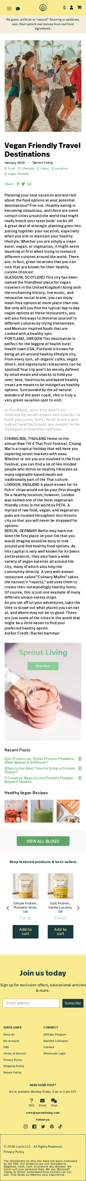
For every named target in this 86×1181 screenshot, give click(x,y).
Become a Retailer (56, 1041)
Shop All (9, 1034)
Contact (49, 1047)
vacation (61, 168)
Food (11, 168)
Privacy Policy (12, 1060)
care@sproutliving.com (43, 1113)
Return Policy (12, 1072)
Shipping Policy (13, 1066)
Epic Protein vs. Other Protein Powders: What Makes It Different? (40, 760)
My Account (11, 1041)
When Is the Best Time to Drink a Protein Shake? (40, 770)
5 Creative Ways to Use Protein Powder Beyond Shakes (39, 779)
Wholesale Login (55, 1053)
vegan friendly (18, 174)
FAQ (6, 1047)
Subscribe (73, 1003)
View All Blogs (43, 841)
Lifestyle (28, 168)
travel (44, 168)
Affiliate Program (55, 1034)
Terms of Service (14, 1053)
